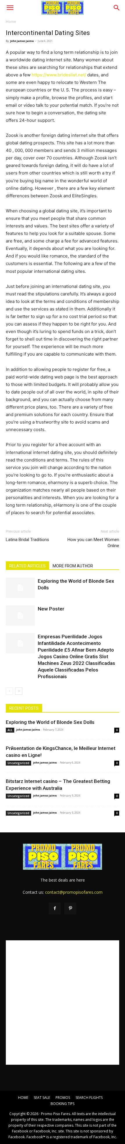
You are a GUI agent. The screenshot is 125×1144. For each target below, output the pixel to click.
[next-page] (18, 691)
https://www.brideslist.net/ (59, 75)
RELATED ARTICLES (27, 566)
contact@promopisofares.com (74, 892)
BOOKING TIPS (62, 1103)
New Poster (51, 609)
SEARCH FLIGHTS (89, 1097)
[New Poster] (20, 616)
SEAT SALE (42, 1097)
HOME (23, 1097)
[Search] (117, 8)
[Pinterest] (70, 908)
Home (11, 21)
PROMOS (63, 1097)
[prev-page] (9, 691)
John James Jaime (22, 41)
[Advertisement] (62, 1002)
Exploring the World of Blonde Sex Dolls (50, 722)
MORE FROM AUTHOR (73, 566)
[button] (10, 8)
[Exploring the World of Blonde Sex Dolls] (20, 588)
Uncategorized (18, 763)
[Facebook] (54, 908)
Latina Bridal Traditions (27, 539)
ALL (10, 730)
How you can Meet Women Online (93, 542)
